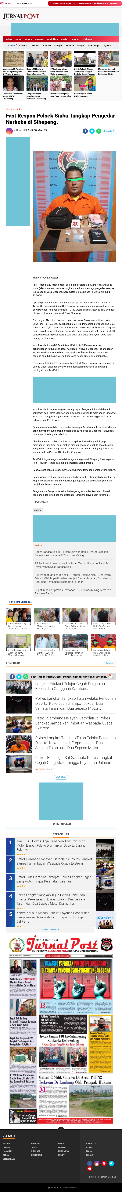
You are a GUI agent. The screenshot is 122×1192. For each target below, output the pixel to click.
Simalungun (94, 45)
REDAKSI (92, 1177)
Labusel (47, 45)
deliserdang (9, 1159)
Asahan (11, 45)
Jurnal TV (75, 39)
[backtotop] (61, 1130)
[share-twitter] (92, 131)
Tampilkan (110, 663)
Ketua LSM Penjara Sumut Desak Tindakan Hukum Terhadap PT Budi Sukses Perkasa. (36, 72)
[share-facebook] (85, 131)
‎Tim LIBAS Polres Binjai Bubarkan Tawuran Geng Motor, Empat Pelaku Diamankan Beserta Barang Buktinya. (51, 845)
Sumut (18, 39)
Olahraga (87, 39)
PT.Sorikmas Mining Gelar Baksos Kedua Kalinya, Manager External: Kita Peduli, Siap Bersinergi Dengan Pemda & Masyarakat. (60, 72)
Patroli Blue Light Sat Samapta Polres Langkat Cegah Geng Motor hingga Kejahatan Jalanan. (86, 3)
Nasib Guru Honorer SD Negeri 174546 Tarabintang (12, 96)
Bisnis (64, 39)
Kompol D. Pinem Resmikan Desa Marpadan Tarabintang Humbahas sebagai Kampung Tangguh (36, 96)
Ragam (28, 39)
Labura (36, 45)
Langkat (59, 45)
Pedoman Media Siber (108, 1177)
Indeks (9, 39)
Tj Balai (108, 45)
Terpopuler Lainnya (50, 930)
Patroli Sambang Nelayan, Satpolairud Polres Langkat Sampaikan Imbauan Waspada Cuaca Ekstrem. (74, 723)
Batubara (24, 45)
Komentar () (109, 131)
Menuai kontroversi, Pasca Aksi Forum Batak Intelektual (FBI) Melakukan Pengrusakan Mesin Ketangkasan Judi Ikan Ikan (108, 72)
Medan (70, 45)
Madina (18, 109)
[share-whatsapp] (98, 131)
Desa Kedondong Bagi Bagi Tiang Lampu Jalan (60, 95)
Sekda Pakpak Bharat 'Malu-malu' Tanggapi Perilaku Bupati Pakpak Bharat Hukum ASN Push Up (84, 72)
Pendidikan (52, 39)
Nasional (39, 39)
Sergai (81, 45)
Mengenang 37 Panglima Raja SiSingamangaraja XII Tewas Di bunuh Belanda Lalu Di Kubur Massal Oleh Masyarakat (13, 72)
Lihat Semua (61, 777)
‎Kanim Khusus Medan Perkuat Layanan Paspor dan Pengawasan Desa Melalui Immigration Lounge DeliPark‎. (52, 917)
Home (8, 3)
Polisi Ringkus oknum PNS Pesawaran (83, 95)
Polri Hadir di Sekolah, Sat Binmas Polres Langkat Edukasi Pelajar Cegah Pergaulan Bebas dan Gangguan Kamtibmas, (70, 683)
